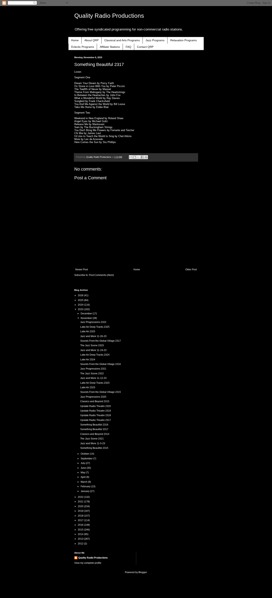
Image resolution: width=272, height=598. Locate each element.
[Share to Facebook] (142, 157)
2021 (81, 501)
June (84, 468)
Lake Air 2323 (87, 387)
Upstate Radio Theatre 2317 (95, 420)
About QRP (91, 40)
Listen (77, 71)
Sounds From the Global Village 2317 (100, 340)
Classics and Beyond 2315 (94, 401)
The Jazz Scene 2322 (92, 373)
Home (75, 40)
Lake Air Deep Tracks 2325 (95, 326)
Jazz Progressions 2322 (93, 322)
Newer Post (81, 269)
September (87, 458)
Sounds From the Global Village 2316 (100, 364)
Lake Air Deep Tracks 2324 (95, 354)
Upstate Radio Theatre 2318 (95, 415)
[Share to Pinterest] (146, 157)
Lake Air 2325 (87, 331)
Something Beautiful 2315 (94, 448)
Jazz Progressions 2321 (93, 368)
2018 (81, 515)
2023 (81, 309)
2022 (81, 497)
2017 (81, 520)
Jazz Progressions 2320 (93, 396)
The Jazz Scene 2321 (92, 438)
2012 (81, 543)
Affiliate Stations (110, 46)
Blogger (142, 572)
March (84, 481)
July (83, 463)
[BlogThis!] (135, 157)
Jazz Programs (155, 40)
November (87, 318)
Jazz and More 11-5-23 (92, 443)
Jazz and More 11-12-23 (93, 378)
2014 (81, 534)
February (86, 486)
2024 (81, 304)
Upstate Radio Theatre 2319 (95, 410)
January (85, 491)
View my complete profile (87, 563)
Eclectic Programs (82, 46)
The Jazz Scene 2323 (92, 345)
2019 (81, 511)
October (85, 453)
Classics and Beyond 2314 (94, 434)
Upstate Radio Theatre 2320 (95, 406)
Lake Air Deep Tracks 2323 (95, 382)
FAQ (128, 46)
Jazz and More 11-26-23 (93, 336)
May (83, 472)
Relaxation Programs (183, 40)
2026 (81, 295)
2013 (81, 538)
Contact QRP (145, 46)
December (87, 313)
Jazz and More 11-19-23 (93, 350)
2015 (81, 529)
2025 (81, 300)
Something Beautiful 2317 (94, 429)
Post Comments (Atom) (101, 275)
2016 (81, 524)
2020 (81, 506)
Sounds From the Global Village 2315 (100, 392)
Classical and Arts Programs (122, 40)
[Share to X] (138, 157)
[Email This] (131, 157)
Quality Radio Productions (109, 15)
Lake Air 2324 (87, 359)
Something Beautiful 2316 (94, 424)
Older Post (191, 269)
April (83, 477)
